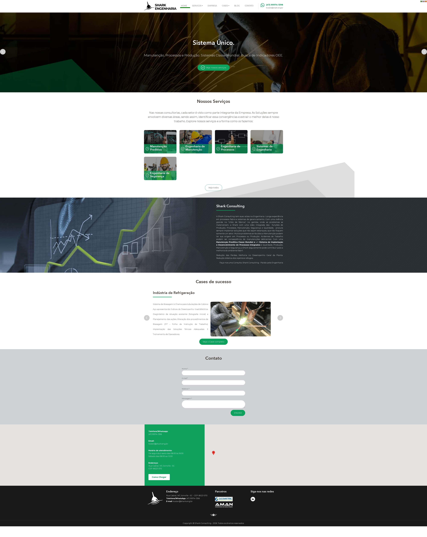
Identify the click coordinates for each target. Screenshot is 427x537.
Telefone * (185, 389)
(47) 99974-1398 (274, 5)
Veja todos (213, 187)
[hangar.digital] (213, 516)
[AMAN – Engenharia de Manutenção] (231, 505)
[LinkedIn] (253, 499)
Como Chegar (159, 477)
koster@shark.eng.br (274, 8)
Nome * (185, 369)
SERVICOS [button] (196, 6)
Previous (3, 52)
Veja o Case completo (213, 342)
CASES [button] (225, 6)
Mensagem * (187, 398)
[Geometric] (231, 499)
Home (184, 6)
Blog (237, 6)
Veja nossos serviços (216, 67)
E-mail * (185, 378)
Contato (249, 6)
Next (424, 52)
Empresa (212, 6)
